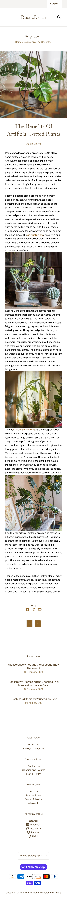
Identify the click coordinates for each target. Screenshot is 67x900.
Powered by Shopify (50, 892)
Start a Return (33, 774)
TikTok (35, 836)
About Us (33, 791)
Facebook (35, 824)
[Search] (59, 17)
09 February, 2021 (33, 703)
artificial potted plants (24, 429)
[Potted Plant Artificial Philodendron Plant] (33, 503)
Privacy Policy (33, 795)
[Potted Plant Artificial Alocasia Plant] (33, 399)
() (54, 3)
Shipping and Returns (33, 770)
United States (31, 855)
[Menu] (7, 17)
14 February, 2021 (33, 672)
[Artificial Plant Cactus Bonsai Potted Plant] (33, 280)
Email (35, 820)
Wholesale (33, 803)
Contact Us (34, 766)
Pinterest (35, 832)
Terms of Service (33, 799)
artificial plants (35, 235)
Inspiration (29, 42)
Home (18, 42)
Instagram (35, 828)
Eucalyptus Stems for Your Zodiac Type (33, 699)
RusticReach (32, 892)
